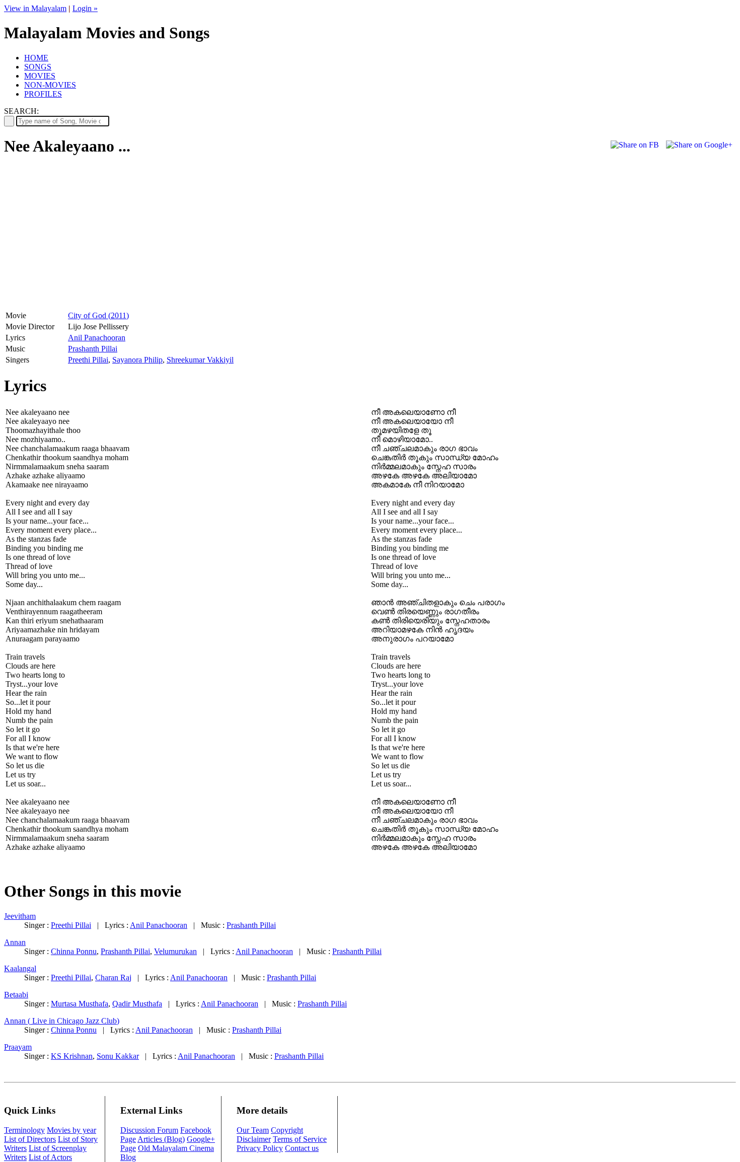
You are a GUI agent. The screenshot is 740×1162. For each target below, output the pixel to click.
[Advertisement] (88, 237)
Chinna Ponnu (74, 951)
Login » (85, 8)
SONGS (37, 66)
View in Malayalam (35, 8)
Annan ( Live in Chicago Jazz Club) (61, 1020)
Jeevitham (20, 916)
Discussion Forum (149, 1130)
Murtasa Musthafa (79, 1003)
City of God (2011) (98, 315)
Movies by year (71, 1130)
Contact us (302, 1148)
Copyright (287, 1130)
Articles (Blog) (161, 1139)
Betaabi (16, 994)
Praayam (18, 1047)
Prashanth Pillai (92, 348)
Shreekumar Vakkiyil (200, 359)
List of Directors (30, 1139)
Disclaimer (254, 1139)
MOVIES (39, 75)
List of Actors (50, 1157)
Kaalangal (20, 968)
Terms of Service (300, 1139)
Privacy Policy (260, 1148)
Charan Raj (113, 977)
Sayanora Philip (137, 359)
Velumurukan (175, 951)
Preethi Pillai (88, 359)
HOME (36, 57)
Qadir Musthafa (137, 1003)
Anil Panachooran (96, 337)
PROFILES (43, 94)
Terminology (24, 1130)
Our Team (253, 1130)
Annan (15, 942)
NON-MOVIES (50, 85)
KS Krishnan (72, 1056)
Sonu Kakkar (118, 1056)
